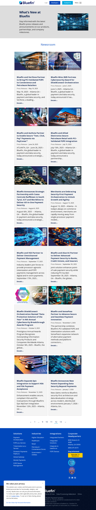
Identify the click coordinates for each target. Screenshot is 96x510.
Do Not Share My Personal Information (18, 502)
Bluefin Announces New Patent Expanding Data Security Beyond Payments (63, 384)
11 (51, 422)
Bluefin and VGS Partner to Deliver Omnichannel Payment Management (30, 256)
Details (19, 103)
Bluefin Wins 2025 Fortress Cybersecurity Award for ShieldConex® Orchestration (65, 80)
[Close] (43, 483)
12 (56, 422)
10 (47, 422)
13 (61, 422)
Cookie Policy (15, 496)
